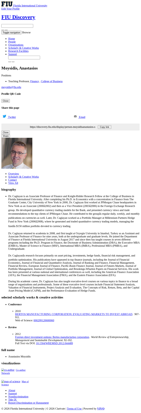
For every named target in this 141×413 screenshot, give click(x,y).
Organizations (15, 44)
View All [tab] (13, 182)
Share (6, 136)
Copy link (104, 127)
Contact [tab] (12, 179)
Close (5, 101)
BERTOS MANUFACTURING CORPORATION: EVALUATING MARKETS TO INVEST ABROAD (73, 314)
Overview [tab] (13, 173)
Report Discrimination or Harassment (28, 402)
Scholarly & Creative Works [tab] (23, 176)
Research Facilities (18, 51)
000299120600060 (44, 320)
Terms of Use (74, 408)
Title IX (12, 399)
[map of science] (10, 381)
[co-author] (7, 369)
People (12, 41)
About (11, 390)
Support (12, 54)
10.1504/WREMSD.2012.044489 (54, 343)
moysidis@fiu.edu (11, 87)
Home (11, 38)
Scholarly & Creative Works (23, 47)
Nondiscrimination (18, 396)
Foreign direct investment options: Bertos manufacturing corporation (52, 337)
